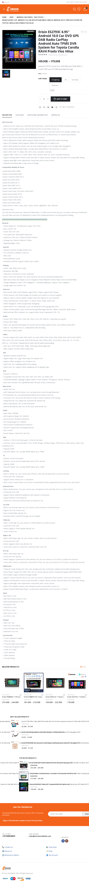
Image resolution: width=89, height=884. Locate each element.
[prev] (82, 31)
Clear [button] (52, 90)
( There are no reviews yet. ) (57, 55)
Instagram (66, 841)
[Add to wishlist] (21, 695)
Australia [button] (55, 85)
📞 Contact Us (7, 847)
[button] (4, 9)
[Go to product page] (12, 682)
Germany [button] (75, 80)
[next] (85, 31)
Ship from (42, 79)
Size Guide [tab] (20, 115)
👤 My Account (52, 855)
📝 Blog (49, 851)
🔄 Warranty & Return (10, 855)
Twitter (44, 107)
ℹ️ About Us (7, 851)
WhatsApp (56, 107)
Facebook (40, 107)
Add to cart (62, 99)
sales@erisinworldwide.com (40, 836)
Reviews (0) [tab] (55, 115)
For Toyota (5, 695)
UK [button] (66, 80)
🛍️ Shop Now (51, 847)
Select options (18, 676)
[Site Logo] (13, 9)
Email (52, 107)
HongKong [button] (55, 80)
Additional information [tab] (37, 115)
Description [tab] (7, 115)
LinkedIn (48, 107)
